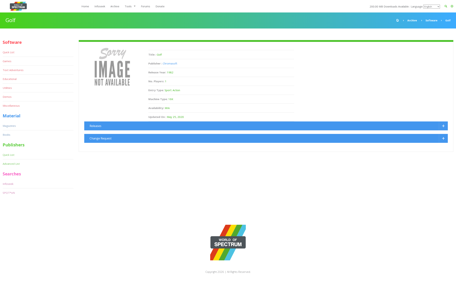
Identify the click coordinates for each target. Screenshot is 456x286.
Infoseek (99, 6)
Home (85, 6)
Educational (10, 79)
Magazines (9, 126)
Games (7, 61)
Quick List (8, 52)
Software (431, 20)
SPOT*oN (9, 192)
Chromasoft (170, 63)
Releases (95, 126)
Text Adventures (13, 70)
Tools (128, 6)
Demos (7, 96)
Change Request (101, 138)
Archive (114, 6)
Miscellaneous (11, 105)
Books (6, 134)
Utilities (7, 88)
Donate (160, 6)
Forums (145, 6)
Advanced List (11, 163)
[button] (452, 6)
